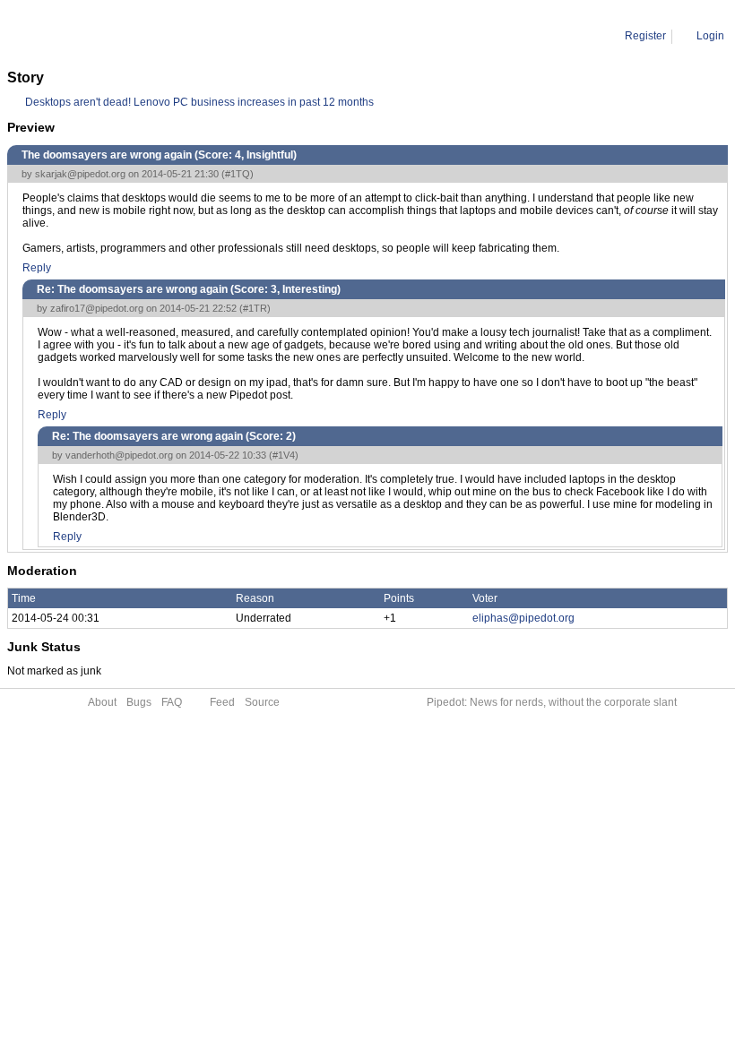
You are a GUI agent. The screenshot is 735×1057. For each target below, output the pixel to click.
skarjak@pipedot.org (80, 173)
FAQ (171, 702)
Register (645, 36)
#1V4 (283, 455)
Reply (36, 268)
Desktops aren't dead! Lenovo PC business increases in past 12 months (199, 102)
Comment (99, 36)
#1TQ (237, 173)
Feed (222, 702)
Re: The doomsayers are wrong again (227, 36)
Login (710, 36)
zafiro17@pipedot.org (96, 308)
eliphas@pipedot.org (523, 618)
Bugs (138, 702)
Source (262, 702)
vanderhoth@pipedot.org (119, 455)
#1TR (255, 308)
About (102, 702)
